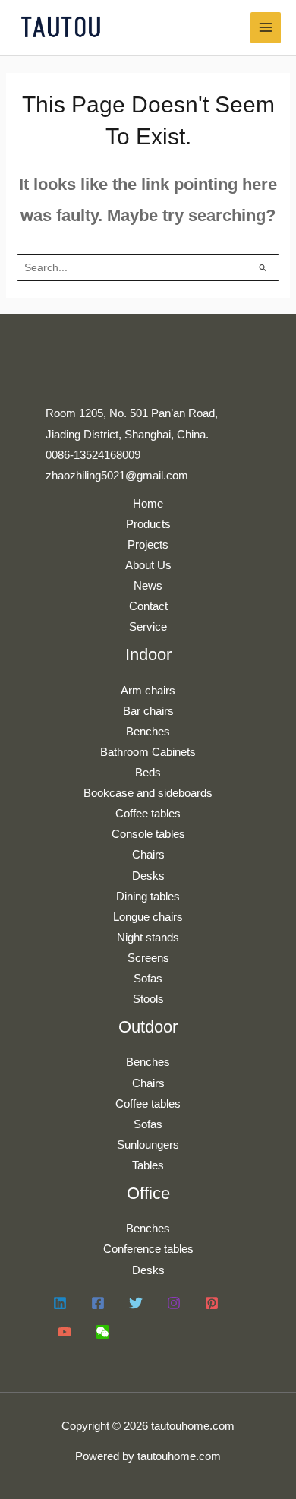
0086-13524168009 (93, 455)
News (148, 586)
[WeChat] (102, 1331)
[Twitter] (135, 1303)
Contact (148, 606)
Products (148, 524)
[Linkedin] (60, 1303)
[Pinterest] (211, 1303)
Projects (148, 545)
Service (148, 627)
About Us (148, 565)
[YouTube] (64, 1331)
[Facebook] (97, 1303)
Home (148, 504)
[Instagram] (173, 1303)
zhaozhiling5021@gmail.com (117, 476)
